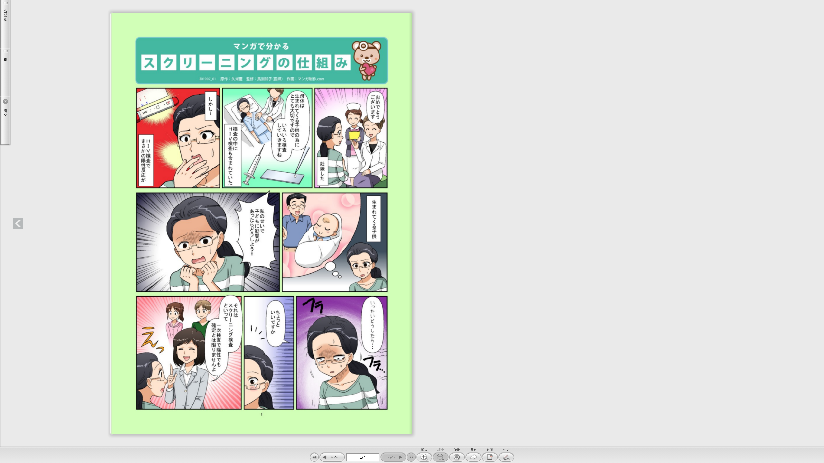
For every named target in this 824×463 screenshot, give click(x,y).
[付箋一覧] (5, 72)
